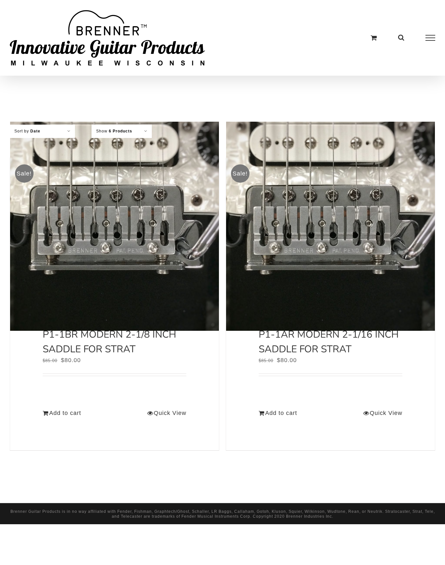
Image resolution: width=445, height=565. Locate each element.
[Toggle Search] (401, 37)
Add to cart (65, 413)
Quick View (170, 413)
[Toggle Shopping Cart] (374, 37)
